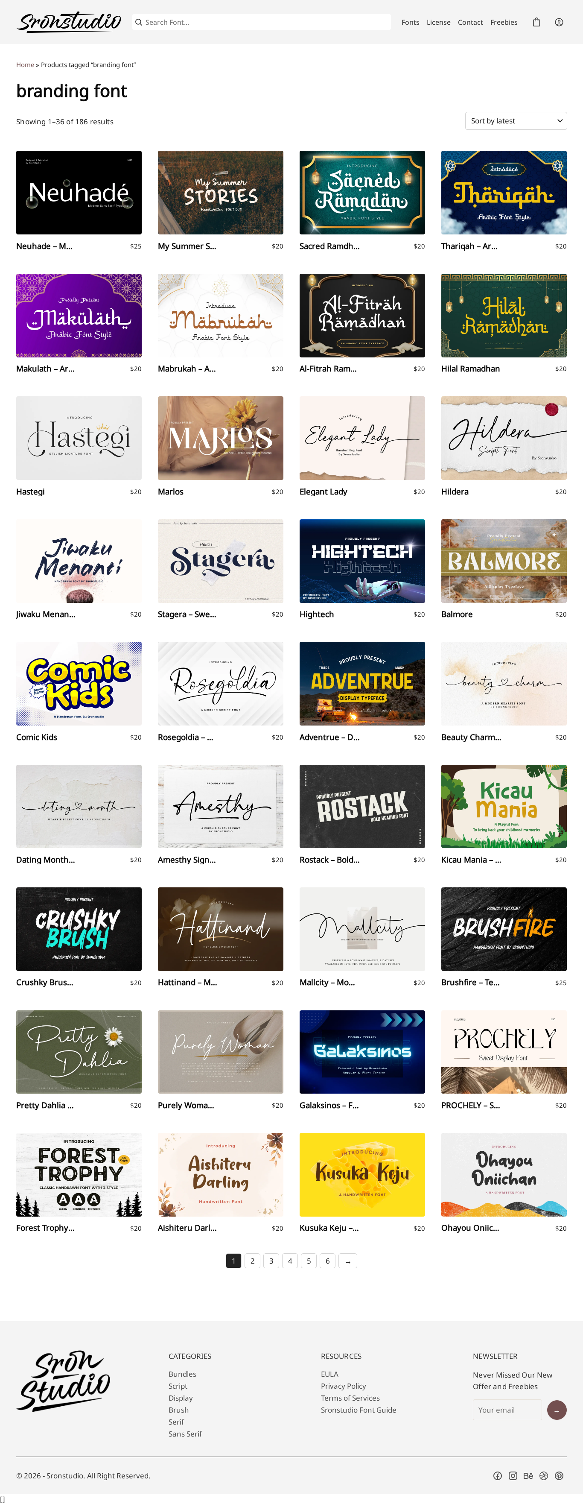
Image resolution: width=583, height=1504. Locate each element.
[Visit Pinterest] (559, 1476)
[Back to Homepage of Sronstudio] (68, 22)
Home (25, 64)
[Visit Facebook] (497, 1476)
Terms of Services (350, 1398)
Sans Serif (185, 1434)
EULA (329, 1374)
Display (181, 1398)
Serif (176, 1422)
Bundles (182, 1374)
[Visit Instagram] (513, 1476)
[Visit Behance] (528, 1476)
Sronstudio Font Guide (358, 1410)
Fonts (411, 22)
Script (178, 1386)
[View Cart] (536, 22)
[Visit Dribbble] (543, 1476)
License (439, 22)
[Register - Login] (559, 22)
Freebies (504, 22)
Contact (470, 22)
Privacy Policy (343, 1386)
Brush (179, 1410)
